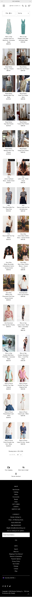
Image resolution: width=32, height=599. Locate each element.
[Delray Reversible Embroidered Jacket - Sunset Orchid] (8, 252)
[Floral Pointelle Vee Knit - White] (8, 430)
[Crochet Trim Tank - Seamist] (8, 373)
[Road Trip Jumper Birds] (23, 83)
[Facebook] (3, 586)
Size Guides (16, 563)
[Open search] (23, 6)
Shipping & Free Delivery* (16, 554)
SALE (16, 502)
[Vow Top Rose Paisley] (8, 313)
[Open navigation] (3, 6)
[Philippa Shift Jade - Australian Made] (23, 26)
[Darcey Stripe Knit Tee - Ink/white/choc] (23, 195)
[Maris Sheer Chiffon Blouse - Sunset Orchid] (23, 252)
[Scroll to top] (28, 594)
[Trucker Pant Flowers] (23, 112)
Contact (16, 568)
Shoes (16, 494)
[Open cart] (29, 6)
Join (16, 540)
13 (17, 454)
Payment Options (16, 559)
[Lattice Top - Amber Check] (23, 167)
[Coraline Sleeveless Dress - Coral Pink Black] (23, 343)
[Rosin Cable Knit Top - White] (8, 224)
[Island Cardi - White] (23, 402)
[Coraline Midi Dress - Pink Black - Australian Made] (8, 343)
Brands (16, 499)
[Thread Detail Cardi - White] (8, 402)
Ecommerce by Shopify (8, 593)
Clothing (16, 492)
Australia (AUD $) (9, 578)
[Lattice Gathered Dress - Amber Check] (8, 167)
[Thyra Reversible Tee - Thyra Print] (8, 195)
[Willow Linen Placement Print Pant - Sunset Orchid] (8, 282)
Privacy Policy (16, 561)
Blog (16, 571)
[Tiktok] (10, 586)
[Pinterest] (8, 586)
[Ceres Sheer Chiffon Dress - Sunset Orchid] (23, 224)
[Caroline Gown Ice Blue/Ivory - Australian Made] (8, 26)
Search (16, 549)
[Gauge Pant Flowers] (23, 138)
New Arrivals (16, 489)
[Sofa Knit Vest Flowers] (23, 57)
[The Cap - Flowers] (8, 57)
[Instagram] (5, 586)
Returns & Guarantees (16, 556)
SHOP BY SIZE (16, 509)
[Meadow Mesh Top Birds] (8, 83)
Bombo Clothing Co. (17, 591)
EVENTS (16, 506)
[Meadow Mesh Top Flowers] (8, 138)
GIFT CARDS (16, 504)
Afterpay (16, 566)
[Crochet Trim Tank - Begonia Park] (23, 373)
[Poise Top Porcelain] (23, 282)
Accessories (16, 497)
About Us (16, 551)
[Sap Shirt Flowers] (8, 112)
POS (25, 591)
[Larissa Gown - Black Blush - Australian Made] (23, 313)
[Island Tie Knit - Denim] (23, 430)
